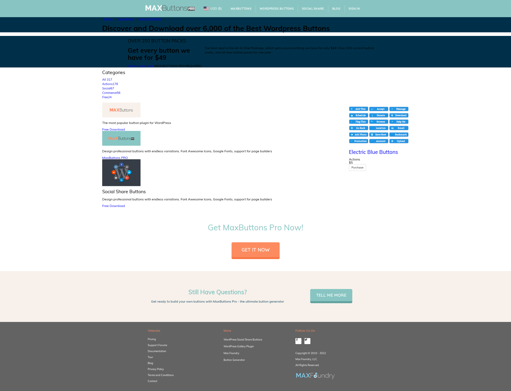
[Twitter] (307, 341)
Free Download (113, 129)
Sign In (354, 8)
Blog (336, 8)
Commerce (111, 93)
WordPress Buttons (277, 8)
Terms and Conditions (161, 375)
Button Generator (234, 359)
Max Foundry (231, 353)
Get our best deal (140, 66)
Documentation (157, 351)
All (107, 79)
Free (107, 97)
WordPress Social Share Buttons (243, 339)
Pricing (152, 339)
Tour (150, 357)
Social (108, 88)
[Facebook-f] (298, 341)
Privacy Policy (156, 369)
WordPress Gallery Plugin (239, 346)
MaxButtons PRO (115, 158)
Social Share (313, 8)
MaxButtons (241, 8)
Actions (110, 84)
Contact (152, 381)
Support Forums (157, 345)
